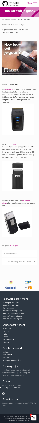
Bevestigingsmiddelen (11, 305)
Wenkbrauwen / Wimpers (12, 319)
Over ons (6, 357)
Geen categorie (13, 245)
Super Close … (12, 144)
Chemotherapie (8, 308)
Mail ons (6, 352)
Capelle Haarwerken (21, 416)
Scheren (6, 342)
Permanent (7, 329)
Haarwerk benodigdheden (12, 311)
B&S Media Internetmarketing (25, 418)
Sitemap (27, 420)
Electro (5, 337)
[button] (35, 3)
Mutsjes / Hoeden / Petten (12, 316)
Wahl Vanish (9, 89)
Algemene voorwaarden (11, 360)
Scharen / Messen (9, 339)
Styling (5, 334)
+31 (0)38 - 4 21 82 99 (11, 388)
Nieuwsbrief (7, 355)
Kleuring (6, 331)
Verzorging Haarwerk (11, 303)
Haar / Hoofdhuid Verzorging (14, 313)
